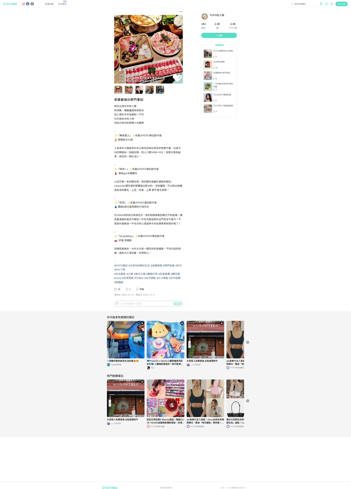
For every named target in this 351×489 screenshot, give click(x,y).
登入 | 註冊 (342, 4)
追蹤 (220, 35)
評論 (177, 303)
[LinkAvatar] (205, 16)
